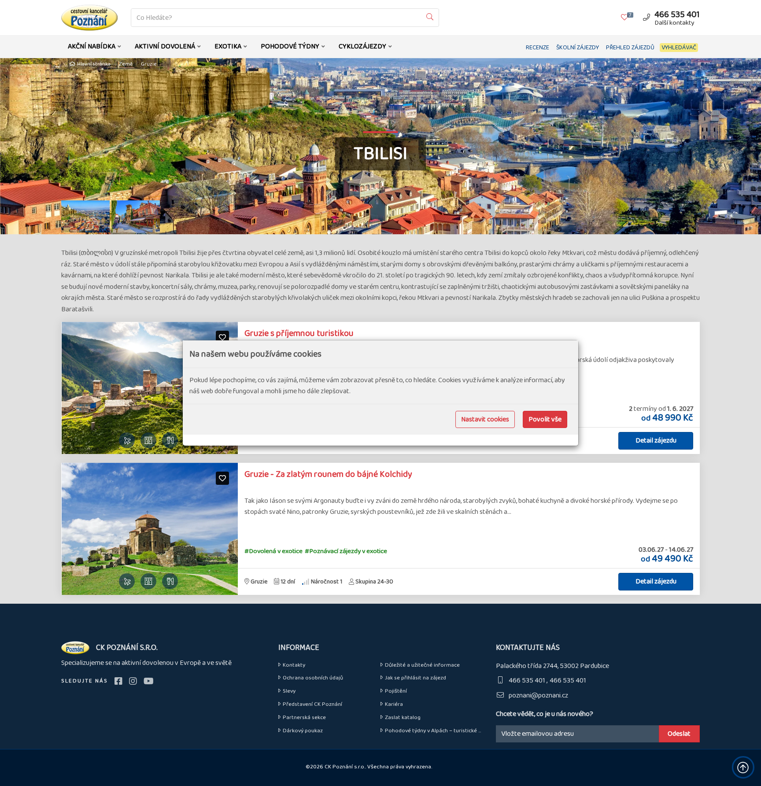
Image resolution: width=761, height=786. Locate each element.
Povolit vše (545, 419)
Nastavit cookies (485, 419)
